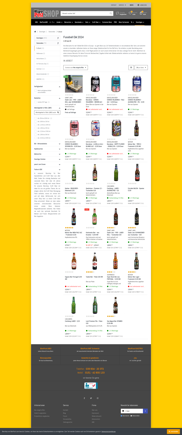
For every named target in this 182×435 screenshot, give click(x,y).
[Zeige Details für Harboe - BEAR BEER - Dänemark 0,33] (74, 172)
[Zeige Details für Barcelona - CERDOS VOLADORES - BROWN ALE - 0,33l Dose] (95, 84)
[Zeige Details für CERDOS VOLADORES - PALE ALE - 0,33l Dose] (116, 84)
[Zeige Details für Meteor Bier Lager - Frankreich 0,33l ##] (137, 261)
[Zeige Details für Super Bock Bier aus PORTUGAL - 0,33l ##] (116, 261)
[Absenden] (145, 411)
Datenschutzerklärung (109, 431)
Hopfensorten (38, 149)
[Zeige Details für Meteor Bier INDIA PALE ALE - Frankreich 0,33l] (74, 216)
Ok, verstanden (173, 431)
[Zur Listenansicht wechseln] (131, 67)
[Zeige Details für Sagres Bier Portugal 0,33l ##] (74, 261)
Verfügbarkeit (38, 86)
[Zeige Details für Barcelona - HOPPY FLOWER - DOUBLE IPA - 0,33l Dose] (116, 128)
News (131, 5)
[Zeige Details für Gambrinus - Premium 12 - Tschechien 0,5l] (95, 172)
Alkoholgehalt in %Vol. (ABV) (43, 108)
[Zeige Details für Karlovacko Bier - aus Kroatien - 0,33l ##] (95, 216)
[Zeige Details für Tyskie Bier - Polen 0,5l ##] (95, 261)
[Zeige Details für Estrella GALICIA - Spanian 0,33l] (137, 172)
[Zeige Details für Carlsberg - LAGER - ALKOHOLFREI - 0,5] (116, 172)
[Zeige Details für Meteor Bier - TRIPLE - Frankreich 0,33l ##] (137, 128)
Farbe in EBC (38, 169)
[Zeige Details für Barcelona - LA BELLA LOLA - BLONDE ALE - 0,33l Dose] (95, 128)
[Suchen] (110, 13)
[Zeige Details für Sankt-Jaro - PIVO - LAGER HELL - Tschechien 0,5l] (116, 216)
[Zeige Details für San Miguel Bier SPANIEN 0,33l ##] (116, 305)
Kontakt (113, 5)
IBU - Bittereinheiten (40, 144)
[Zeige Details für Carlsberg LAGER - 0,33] (74, 305)
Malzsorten (37, 154)
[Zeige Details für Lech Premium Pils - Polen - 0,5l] (95, 305)
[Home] (35, 32)
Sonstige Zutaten (39, 159)
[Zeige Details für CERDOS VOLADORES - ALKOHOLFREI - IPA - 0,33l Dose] (137, 84)
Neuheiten (37, 98)
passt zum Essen (40, 164)
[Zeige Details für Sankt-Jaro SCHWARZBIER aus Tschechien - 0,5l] (137, 216)
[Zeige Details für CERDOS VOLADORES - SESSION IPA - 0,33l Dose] (74, 128)
